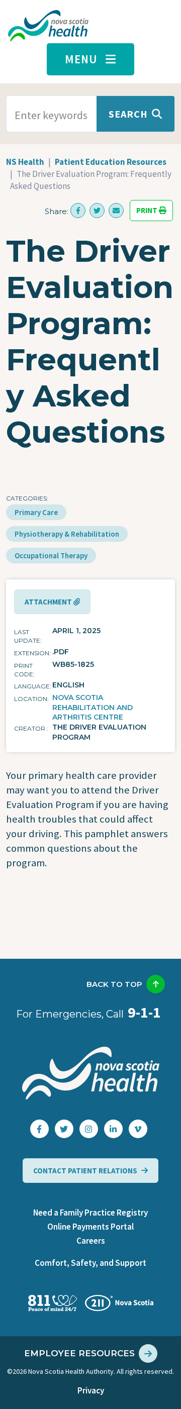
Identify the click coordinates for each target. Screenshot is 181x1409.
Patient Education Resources (110, 161)
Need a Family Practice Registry (90, 1212)
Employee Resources (79, 1353)
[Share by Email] (116, 210)
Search (128, 114)
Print (147, 211)
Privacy (90, 1390)
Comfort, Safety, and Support (90, 1262)
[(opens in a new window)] (77, 210)
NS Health (25, 161)
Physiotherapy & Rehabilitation (67, 534)
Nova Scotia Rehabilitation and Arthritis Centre (92, 707)
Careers (90, 1240)
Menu (81, 59)
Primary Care (36, 512)
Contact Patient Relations (85, 1170)
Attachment (49, 602)
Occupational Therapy (51, 555)
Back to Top (114, 984)
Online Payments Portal (90, 1226)
